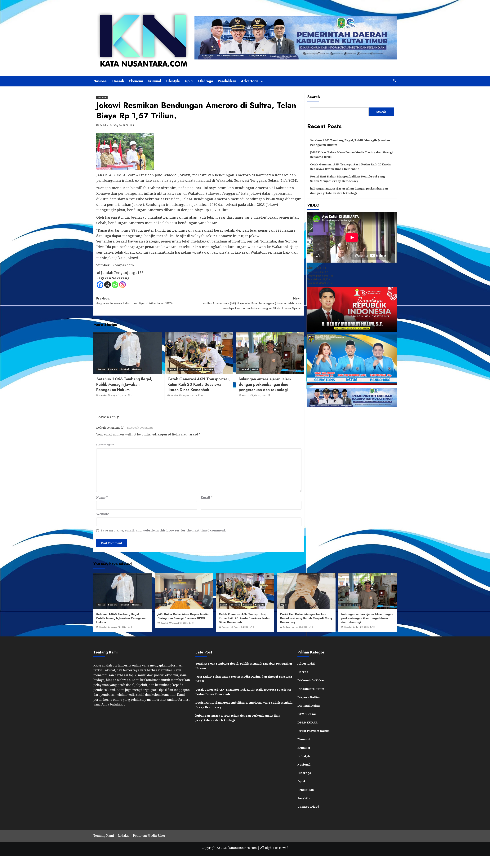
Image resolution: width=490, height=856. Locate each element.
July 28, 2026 (260, 395)
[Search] (394, 80)
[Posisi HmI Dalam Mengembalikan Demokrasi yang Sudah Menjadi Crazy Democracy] (306, 591)
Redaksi (104, 125)
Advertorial (250, 81)
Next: (251, 303)
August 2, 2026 (189, 395)
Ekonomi (136, 81)
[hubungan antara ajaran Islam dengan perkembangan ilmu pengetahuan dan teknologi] (270, 353)
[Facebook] (100, 284)
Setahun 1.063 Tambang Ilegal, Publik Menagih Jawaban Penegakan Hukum (124, 384)
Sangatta (208, 369)
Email (206, 497)
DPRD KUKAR (307, 722)
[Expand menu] (262, 81)
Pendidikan (227, 81)
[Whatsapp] (115, 284)
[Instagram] (122, 284)
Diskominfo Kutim (310, 689)
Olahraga (205, 81)
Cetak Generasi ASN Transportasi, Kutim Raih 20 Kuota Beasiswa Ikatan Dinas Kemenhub (198, 384)
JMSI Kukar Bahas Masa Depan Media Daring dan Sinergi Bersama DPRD (351, 154)
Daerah (118, 81)
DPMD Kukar (306, 714)
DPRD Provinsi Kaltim (313, 731)
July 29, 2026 (301, 626)
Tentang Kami (103, 835)
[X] (107, 284)
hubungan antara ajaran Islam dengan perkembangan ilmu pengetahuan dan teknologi (265, 384)
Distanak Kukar (308, 705)
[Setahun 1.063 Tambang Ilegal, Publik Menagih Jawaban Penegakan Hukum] (127, 353)
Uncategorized (308, 806)
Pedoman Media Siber (149, 835)
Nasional (100, 81)
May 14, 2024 (121, 125)
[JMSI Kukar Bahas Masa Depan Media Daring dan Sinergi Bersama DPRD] (184, 591)
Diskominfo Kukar (310, 680)
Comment (105, 445)
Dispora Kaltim (308, 697)
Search (313, 97)
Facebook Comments (140, 427)
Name (102, 497)
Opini (189, 81)
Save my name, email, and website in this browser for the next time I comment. (163, 530)
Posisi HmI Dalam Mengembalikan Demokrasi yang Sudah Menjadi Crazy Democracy (347, 178)
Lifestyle (173, 81)
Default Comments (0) (110, 427)
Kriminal (154, 81)
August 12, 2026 (119, 395)
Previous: (134, 301)
